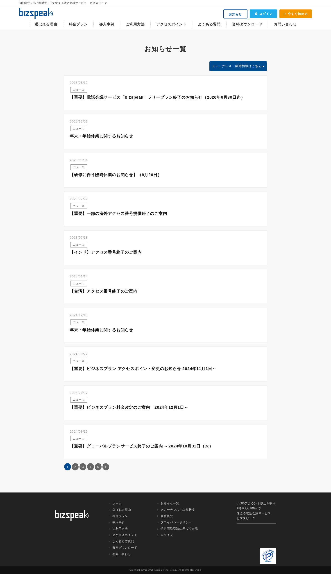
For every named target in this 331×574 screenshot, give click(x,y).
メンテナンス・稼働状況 (178, 509)
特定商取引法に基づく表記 (179, 528)
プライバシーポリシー (176, 522)
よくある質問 (209, 24)
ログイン (265, 14)
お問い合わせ (285, 24)
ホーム (117, 503)
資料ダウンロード (247, 24)
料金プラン (78, 24)
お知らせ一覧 (170, 503)
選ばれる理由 (46, 24)
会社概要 (167, 516)
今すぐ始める (298, 14)
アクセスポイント (171, 24)
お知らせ (235, 14)
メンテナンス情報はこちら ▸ (238, 66)
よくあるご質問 (123, 541)
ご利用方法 (135, 24)
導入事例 (106, 24)
